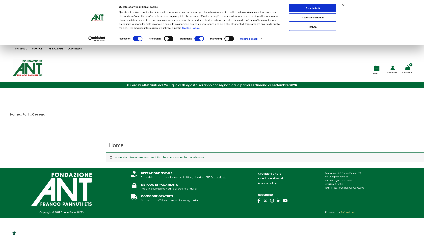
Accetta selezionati (313, 17)
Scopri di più (218, 177)
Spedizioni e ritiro (269, 174)
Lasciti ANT (75, 48)
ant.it (340, 184)
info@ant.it (330, 184)
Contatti (38, 48)
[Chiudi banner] (343, 5)
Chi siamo (21, 48)
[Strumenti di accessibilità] (14, 233)
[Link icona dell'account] (392, 68)
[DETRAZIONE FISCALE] (134, 174)
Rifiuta (313, 26)
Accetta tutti (313, 8)
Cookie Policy (190, 28)
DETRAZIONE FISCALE (156, 173)
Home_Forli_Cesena (27, 114)
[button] (212, 85)
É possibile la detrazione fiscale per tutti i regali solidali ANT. (175, 177)
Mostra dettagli (249, 38)
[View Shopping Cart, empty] (408, 67)
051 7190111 (347, 180)
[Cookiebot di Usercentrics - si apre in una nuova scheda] (96, 38)
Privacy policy (267, 183)
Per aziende (56, 48)
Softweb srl (347, 212)
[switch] (168, 38)
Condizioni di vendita (272, 178)
